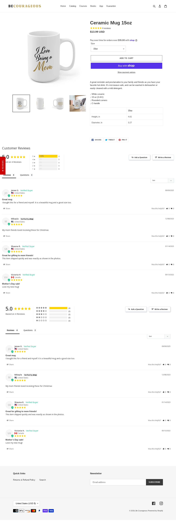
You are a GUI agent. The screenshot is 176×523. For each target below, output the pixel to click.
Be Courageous (141, 511)
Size (93, 43)
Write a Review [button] (164, 157)
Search (42, 480)
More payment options (126, 72)
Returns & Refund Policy (24, 480)
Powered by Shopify (155, 511)
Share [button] (7, 208)
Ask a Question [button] (140, 157)
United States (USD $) (26, 503)
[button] (167, 208)
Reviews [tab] (7, 175)
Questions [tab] (24, 175)
